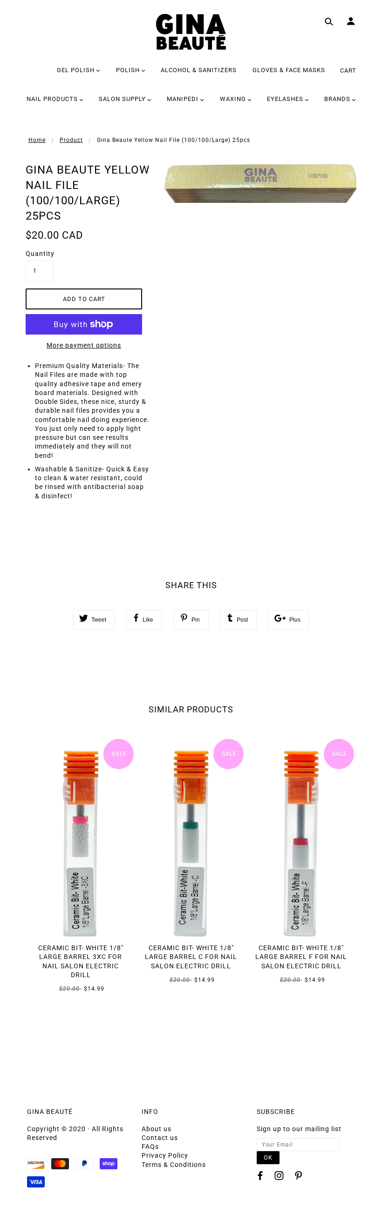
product (71, 140)
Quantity (40, 253)
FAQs (150, 1146)
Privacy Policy (165, 1155)
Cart (348, 70)
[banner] (191, 32)
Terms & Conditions (174, 1164)
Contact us (160, 1137)
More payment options (84, 345)
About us (156, 1129)
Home (37, 140)
